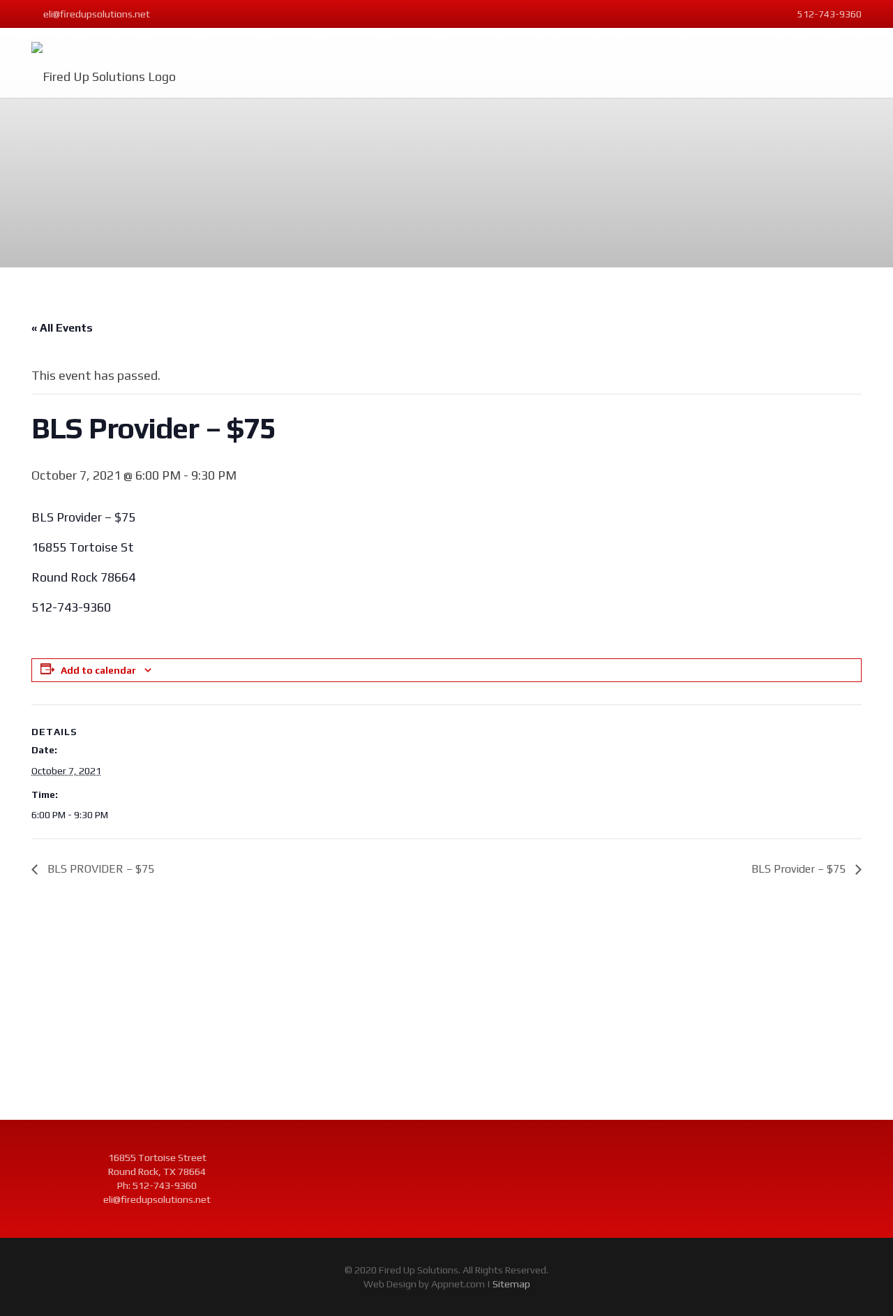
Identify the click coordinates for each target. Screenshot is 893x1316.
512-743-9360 (165, 1185)
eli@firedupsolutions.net (157, 1199)
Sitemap (511, 1283)
